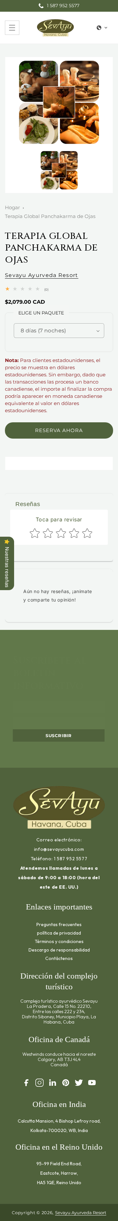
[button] (12, 28)
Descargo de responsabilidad (59, 949)
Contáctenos (59, 958)
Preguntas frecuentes (59, 924)
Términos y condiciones (59, 941)
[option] (59, 102)
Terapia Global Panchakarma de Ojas (50, 216)
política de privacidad (59, 933)
